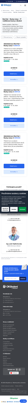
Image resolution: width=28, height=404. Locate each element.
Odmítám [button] (13, 209)
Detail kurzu (13, 73)
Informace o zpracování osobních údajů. (13, 273)
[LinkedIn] (19, 369)
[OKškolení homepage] (10, 287)
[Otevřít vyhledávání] (20, 5)
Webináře (5, 335)
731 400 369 (10, 1)
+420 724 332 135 (14, 249)
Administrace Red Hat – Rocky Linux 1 (12, 45)
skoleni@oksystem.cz (22, 1)
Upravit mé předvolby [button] (5, 209)
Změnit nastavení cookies (7, 386)
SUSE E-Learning (7, 333)
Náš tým (5, 360)
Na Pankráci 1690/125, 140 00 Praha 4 (13, 298)
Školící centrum (6, 358)
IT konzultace (6, 341)
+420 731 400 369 (14, 218)
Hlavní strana (6, 10)
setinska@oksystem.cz (15, 220)
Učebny (5, 362)
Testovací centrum (7, 363)
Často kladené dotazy (8, 365)
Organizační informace (8, 348)
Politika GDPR (18, 386)
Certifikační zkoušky (8, 345)
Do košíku (13, 79)
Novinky (5, 356)
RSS (18, 389)
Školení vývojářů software (9, 328)
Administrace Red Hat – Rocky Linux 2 (12, 91)
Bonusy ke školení (7, 350)
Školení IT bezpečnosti (8, 332)
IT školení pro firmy (7, 343)
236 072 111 (10, 300)
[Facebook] (17, 369)
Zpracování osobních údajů (7, 389)
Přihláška (5, 347)
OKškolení (6, 5)
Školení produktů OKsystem (10, 330)
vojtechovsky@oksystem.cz (15, 251)
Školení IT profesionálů (21, 10)
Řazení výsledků (21, 37)
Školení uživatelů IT (7, 326)
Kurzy (12, 10)
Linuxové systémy (7, 12)
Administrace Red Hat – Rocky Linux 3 (12, 137)
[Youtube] (14, 373)
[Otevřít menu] (25, 5)
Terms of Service (19, 392)
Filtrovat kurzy (8, 37)
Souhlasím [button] (22, 209)
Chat (24, 401)
